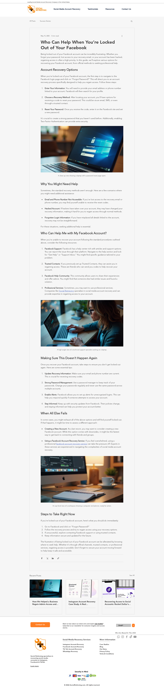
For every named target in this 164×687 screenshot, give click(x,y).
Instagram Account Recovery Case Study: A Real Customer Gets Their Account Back (82, 602)
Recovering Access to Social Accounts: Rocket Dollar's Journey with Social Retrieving (118, 602)
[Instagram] (122, 636)
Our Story (103, 649)
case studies (99, 624)
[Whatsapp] (118, 636)
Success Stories (45, 21)
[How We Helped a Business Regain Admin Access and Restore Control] (46, 589)
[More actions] (122, 36)
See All (132, 575)
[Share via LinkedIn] (53, 558)
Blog (101, 647)
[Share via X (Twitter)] (47, 558)
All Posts (32, 21)
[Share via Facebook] (42, 558)
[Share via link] (58, 558)
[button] (132, 21)
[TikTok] (131, 636)
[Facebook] (126, 636)
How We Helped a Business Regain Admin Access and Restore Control (45, 602)
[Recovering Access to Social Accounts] (118, 589)
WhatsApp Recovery (70, 651)
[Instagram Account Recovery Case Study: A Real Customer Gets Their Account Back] (82, 589)
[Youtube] (135, 636)
